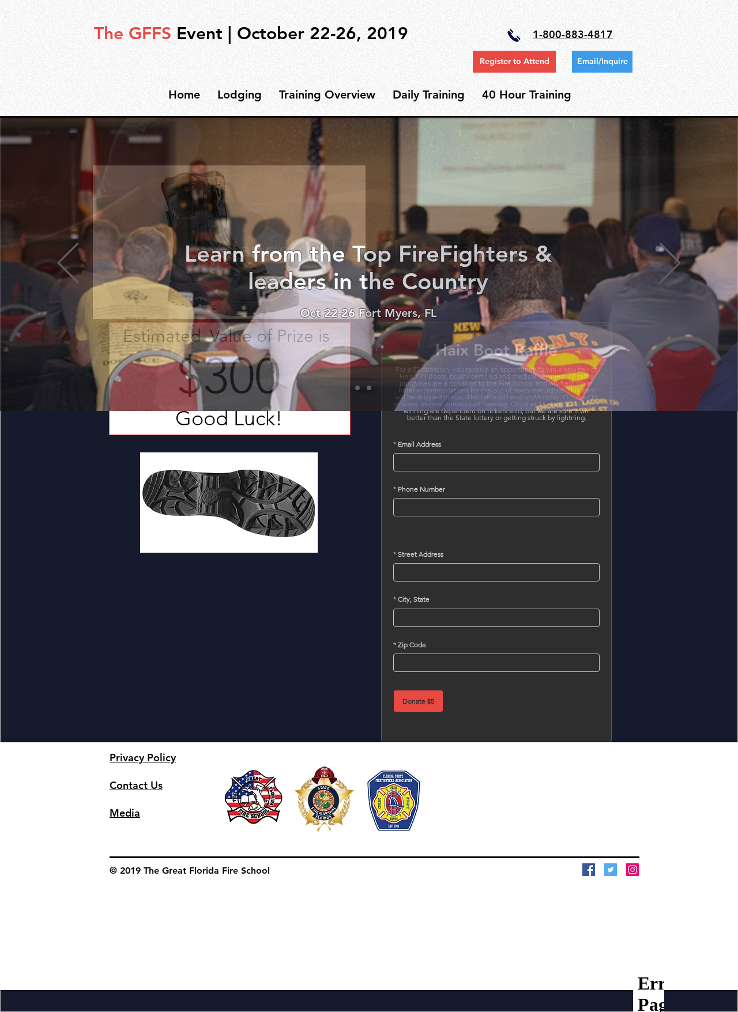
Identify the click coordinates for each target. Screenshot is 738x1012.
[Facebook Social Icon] (588, 869)
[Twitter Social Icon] (610, 869)
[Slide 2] (369, 388)
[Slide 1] (357, 388)
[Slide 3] (380, 388)
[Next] (670, 264)
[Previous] (68, 264)
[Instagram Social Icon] (632, 869)
